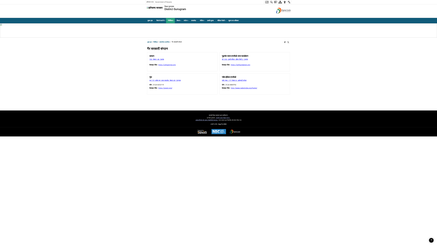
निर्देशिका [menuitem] (170, 20)
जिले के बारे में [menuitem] (160, 20)
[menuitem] (266, 2)
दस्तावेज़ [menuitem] (193, 20)
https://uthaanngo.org (167, 65)
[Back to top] (431, 240)
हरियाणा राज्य (150, 2)
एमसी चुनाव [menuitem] (210, 20)
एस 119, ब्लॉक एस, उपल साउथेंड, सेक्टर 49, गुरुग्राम (165, 80)
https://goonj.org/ (165, 88)
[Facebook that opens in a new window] (284, 42)
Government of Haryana (163, 2)
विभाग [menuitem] (178, 20)
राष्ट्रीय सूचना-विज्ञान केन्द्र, (223, 118)
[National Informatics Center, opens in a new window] (219, 131)
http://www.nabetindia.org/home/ (244, 88)
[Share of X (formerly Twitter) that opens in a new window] (288, 42)
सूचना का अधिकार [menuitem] (233, 20)
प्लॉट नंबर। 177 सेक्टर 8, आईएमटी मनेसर (234, 80)
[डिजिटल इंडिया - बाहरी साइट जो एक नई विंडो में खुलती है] (280, 15)
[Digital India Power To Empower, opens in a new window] (235, 131)
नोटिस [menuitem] (201, 20)
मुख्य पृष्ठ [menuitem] (150, 20)
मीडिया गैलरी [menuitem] (221, 20)
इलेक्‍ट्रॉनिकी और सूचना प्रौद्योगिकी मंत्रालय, (207, 120)
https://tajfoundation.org (240, 65)
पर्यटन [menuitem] (185, 20)
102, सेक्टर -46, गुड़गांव (156, 59)
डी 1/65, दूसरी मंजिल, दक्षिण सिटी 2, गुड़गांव (235, 59)
